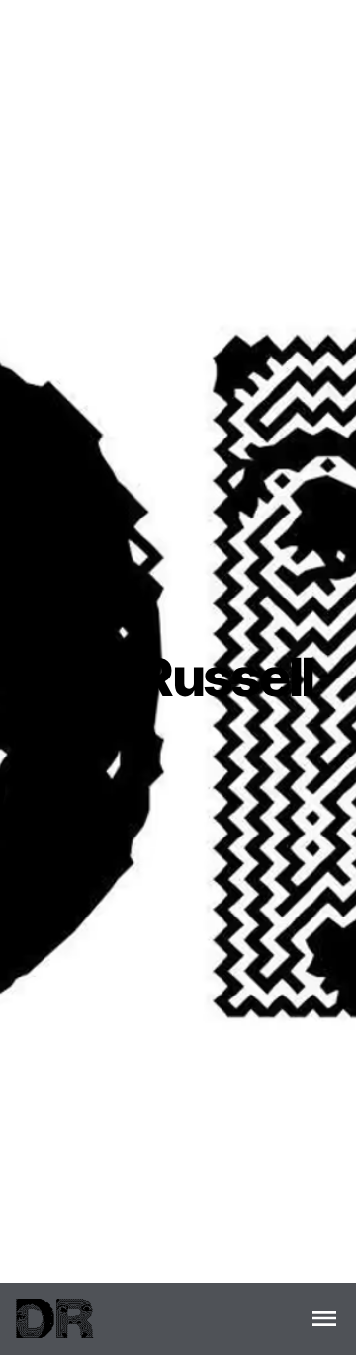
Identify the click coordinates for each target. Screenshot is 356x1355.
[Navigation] (324, 1318)
